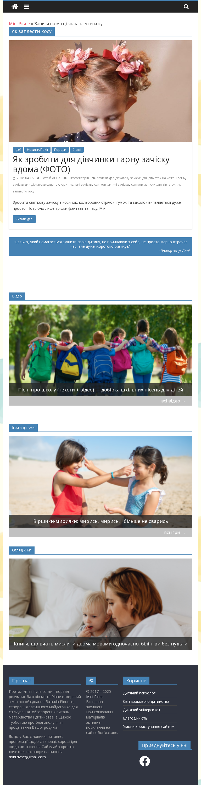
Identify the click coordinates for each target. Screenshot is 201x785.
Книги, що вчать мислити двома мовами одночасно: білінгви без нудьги (100, 643)
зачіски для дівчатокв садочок (36, 184)
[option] (100, 350)
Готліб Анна (51, 178)
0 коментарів (78, 178)
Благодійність (135, 718)
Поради (60, 149)
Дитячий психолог (139, 692)
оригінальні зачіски (76, 184)
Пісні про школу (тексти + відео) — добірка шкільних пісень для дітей (100, 389)
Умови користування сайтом (148, 726)
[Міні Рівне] (15, 6)
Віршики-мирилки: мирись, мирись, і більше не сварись (100, 521)
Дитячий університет (141, 709)
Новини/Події (37, 149)
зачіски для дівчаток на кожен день (157, 178)
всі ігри (175, 532)
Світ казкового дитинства (146, 701)
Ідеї (18, 149)
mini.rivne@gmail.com (27, 756)
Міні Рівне (95, 696)
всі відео (173, 401)
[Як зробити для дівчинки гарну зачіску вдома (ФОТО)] (100, 43)
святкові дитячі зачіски (111, 184)
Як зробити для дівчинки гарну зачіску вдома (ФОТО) (91, 164)
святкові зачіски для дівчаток (153, 184)
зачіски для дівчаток (112, 178)
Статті (76, 149)
